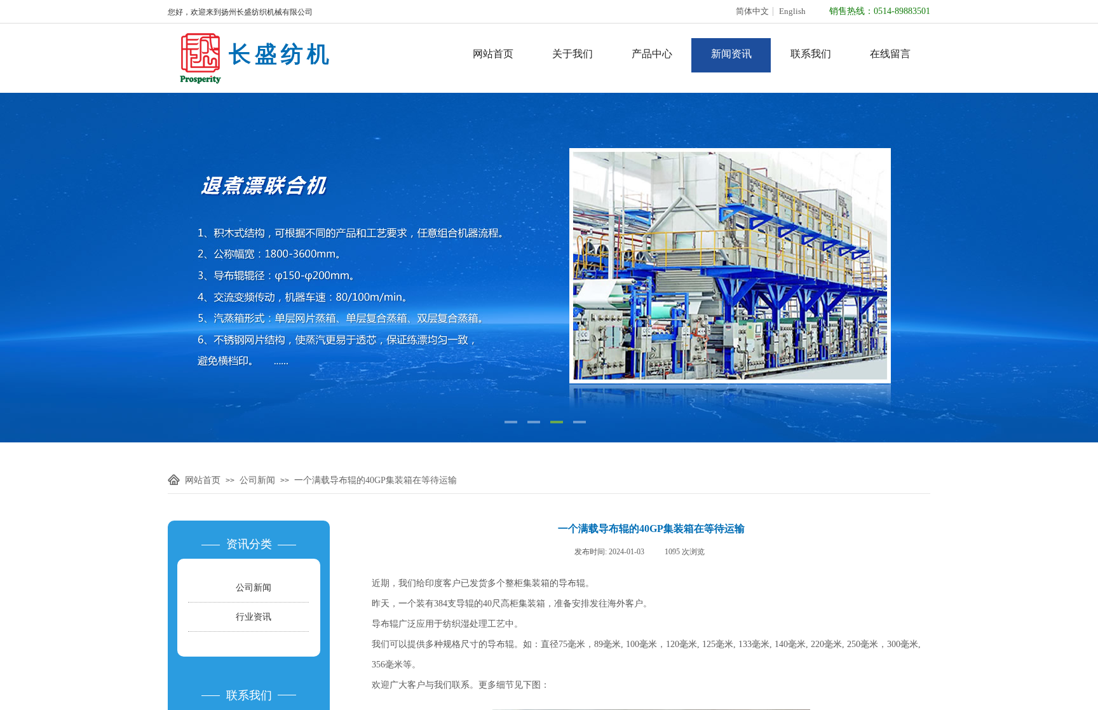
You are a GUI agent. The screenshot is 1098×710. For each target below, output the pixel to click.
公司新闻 (257, 480)
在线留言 (890, 53)
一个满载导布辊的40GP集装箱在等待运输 (375, 480)
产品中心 (652, 53)
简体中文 (752, 11)
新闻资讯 (731, 53)
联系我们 (810, 53)
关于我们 (572, 53)
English (792, 11)
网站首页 (493, 53)
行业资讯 (253, 616)
